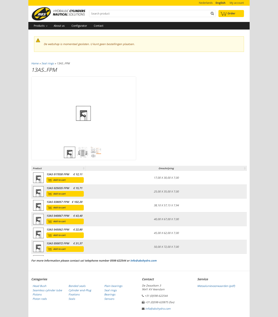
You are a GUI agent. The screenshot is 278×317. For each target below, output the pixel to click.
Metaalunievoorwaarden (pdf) (216, 286)
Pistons (37, 294)
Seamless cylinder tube (47, 290)
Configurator (79, 25)
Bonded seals (76, 286)
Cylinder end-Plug (79, 290)
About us (59, 25)
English (220, 3)
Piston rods (40, 299)
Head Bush (39, 286)
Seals (71, 299)
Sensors (109, 299)
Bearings (109, 294)
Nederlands (206, 3)
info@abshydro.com (143, 260)
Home (35, 63)
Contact (98, 25)
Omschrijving (166, 168)
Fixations (74, 294)
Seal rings (47, 63)
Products (39, 25)
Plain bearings (113, 286)
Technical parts (58, 14)
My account (237, 3)
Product (37, 168)
